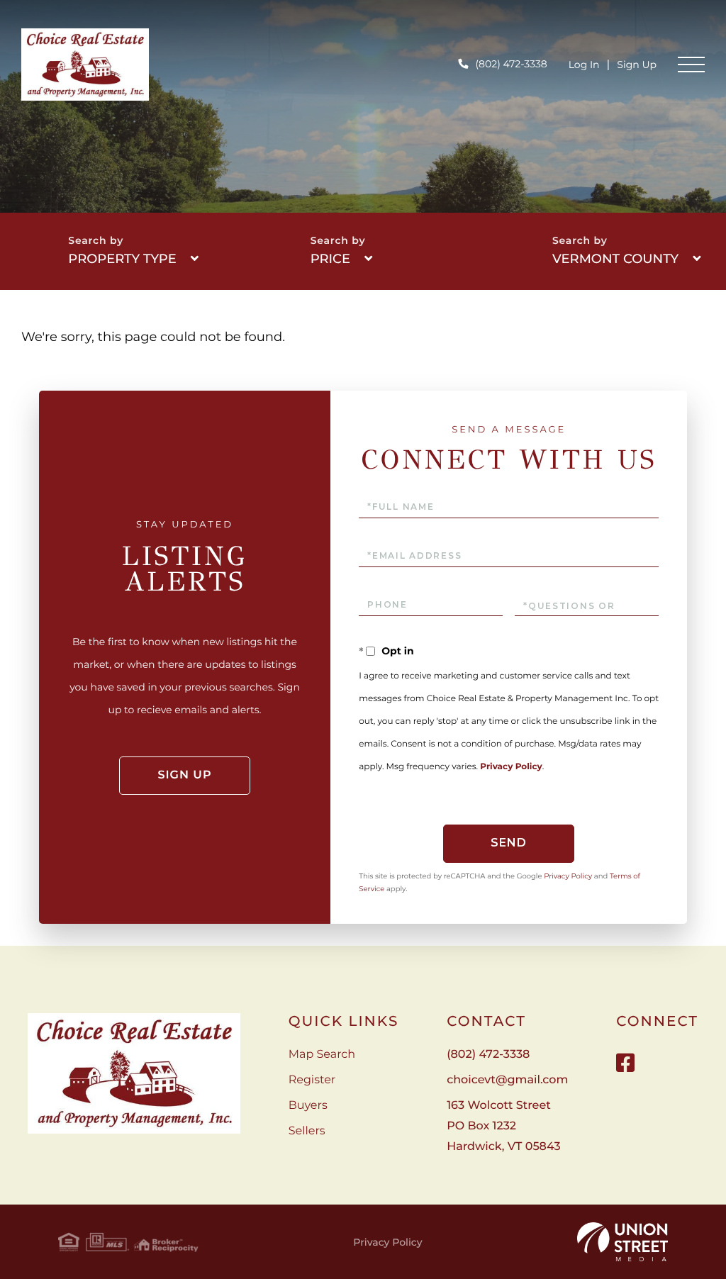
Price (330, 259)
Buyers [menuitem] (308, 1105)
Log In (584, 64)
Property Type (122, 259)
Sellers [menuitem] (307, 1131)
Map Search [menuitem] (322, 1054)
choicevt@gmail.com (507, 1080)
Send (509, 842)
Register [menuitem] (312, 1080)
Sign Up (637, 64)
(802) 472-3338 (511, 63)
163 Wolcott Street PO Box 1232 (503, 1126)
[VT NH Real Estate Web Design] (622, 1242)
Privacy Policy (511, 766)
